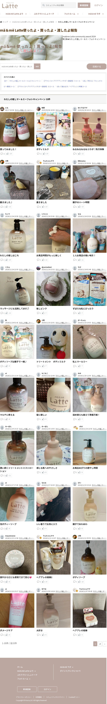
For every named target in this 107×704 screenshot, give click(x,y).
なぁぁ (44, 483)
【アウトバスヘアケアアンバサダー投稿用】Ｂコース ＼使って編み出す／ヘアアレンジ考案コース (52, 86)
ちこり (7, 214)
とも (6, 108)
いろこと (45, 214)
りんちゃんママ (48, 161)
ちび (79, 267)
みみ (79, 373)
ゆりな (44, 589)
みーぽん (8, 426)
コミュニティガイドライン (55, 697)
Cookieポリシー (74, 697)
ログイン (98, 5)
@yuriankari (47, 267)
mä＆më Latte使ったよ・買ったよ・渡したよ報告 (33, 22)
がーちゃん (82, 320)
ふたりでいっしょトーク (44, 13)
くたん (7, 267)
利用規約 (39, 697)
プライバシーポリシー (24, 697)
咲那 (43, 108)
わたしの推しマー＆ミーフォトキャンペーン (25, 81)
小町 (6, 161)
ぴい (79, 483)
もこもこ (45, 373)
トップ (5, 22)
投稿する (97, 66)
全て (5, 81)
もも (79, 214)
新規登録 (84, 5)
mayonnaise (10, 536)
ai (6, 373)
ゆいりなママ (82, 108)
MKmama (81, 161)
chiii (81, 426)
